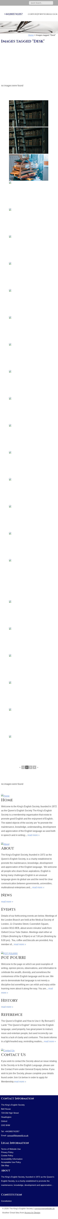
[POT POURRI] (29, 953)
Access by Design (32, 1213)
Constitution (11, 1195)
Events (8, 909)
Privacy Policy (7, 1152)
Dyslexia (50, 1216)
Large (45, 1216)
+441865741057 (13, 14)
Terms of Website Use (11, 1149)
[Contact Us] (29, 1050)
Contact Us (13, 1054)
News (6, 895)
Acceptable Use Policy (11, 1162)
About (7, 848)
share (2, 1091)
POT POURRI (13, 957)
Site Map (5, 1165)
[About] (29, 843)
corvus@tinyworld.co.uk (42, 14)
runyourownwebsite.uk (44, 1208)
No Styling (54, 1216)
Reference (12, 1014)
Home (7, 800)
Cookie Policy (7, 1155)
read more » (34, 835)
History (9, 1000)
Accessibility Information (12, 1159)
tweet (6, 1091)
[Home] (29, 795)
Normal (41, 1216)
